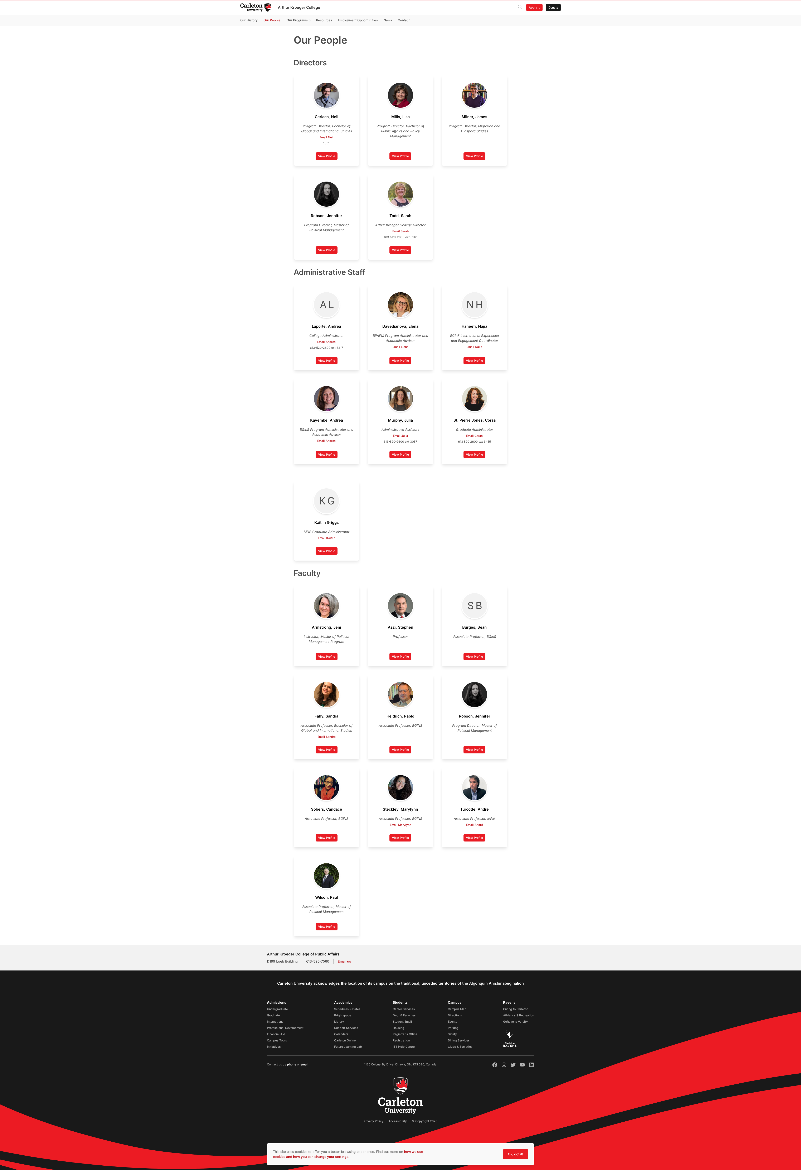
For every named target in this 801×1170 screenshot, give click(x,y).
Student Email (402, 1021)
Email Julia (400, 435)
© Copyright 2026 (424, 1121)
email (304, 1064)
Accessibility (397, 1121)
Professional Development (285, 1028)
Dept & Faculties (404, 1015)
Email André (474, 824)
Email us (344, 961)
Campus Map (457, 1009)
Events (452, 1021)
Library (339, 1021)
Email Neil (327, 137)
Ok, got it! (515, 1154)
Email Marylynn (400, 824)
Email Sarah (400, 231)
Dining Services (459, 1040)
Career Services (404, 1009)
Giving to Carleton (515, 1009)
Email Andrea (326, 342)
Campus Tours (277, 1040)
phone (292, 1064)
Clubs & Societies (460, 1046)
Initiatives (274, 1046)
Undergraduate (277, 1009)
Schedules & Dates (347, 1009)
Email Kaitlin (326, 538)
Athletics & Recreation (518, 1015)
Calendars (341, 1034)
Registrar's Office (405, 1034)
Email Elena (400, 347)
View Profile (326, 156)
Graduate (273, 1015)
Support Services (346, 1028)
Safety (452, 1034)
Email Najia (474, 347)
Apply (533, 7)
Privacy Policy (373, 1121)
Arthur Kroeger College (299, 7)
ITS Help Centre (404, 1046)
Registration (401, 1040)
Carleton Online (345, 1040)
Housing (398, 1028)
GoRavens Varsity (515, 1021)
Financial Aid (276, 1034)
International (275, 1021)
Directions (455, 1015)
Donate (553, 7)
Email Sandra (326, 736)
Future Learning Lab (348, 1046)
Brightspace (342, 1015)
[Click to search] (520, 7)
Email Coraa (474, 435)
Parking (453, 1028)
